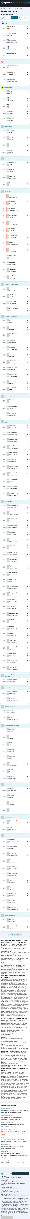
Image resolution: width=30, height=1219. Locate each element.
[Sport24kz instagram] (27, 1173)
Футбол (10, 6)
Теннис (7, 1177)
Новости (3, 6)
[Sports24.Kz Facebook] (13, 1173)
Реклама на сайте (6, 1190)
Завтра (21, 18)
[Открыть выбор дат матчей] (2, 17)
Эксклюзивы (21, 6)
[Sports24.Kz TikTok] (23, 1173)
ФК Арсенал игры (6, 1066)
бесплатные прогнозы (15, 1083)
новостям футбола (16, 945)
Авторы (3, 1194)
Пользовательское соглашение (10, 1191)
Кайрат (3, 1182)
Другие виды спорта (6, 1179)
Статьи (15, 1179)
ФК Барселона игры (21, 1065)
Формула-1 (19, 1177)
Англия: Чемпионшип (9, 836)
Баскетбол (12, 1177)
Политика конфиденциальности (10, 1189)
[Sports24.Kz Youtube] (20, 1173)
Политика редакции (19, 1193)
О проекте (4, 1187)
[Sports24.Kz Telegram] (17, 1173)
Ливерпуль (4, 1183)
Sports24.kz (4, 8)
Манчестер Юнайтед (17, 1182)
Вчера (7, 18)
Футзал (3, 1177)
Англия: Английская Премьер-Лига (11, 22)
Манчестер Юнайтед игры (8, 1065)
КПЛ (15, 6)
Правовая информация (7, 1193)
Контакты (9, 1187)
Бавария (22, 1183)
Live (27, 18)
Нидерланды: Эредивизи (10, 159)
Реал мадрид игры (6, 1063)
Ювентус (3, 1184)
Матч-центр (12, 8)
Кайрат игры (14, 1063)
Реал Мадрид (11, 1183)
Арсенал (17, 1183)
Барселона (8, 1182)
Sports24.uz (9, 1194)
